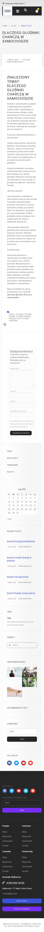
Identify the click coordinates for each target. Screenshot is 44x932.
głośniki (26, 622)
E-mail (12, 401)
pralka (9, 625)
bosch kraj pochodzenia (21, 541)
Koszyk (10, 472)
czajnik (18, 622)
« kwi (9, 519)
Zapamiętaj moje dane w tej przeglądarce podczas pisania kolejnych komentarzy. (22, 424)
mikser (31, 622)
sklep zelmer (15, 625)
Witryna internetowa (18, 411)
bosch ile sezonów (18, 576)
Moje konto (12, 458)
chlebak (13, 622)
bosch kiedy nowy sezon (21, 593)
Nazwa (13, 391)
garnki (22, 622)
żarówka (21, 625)
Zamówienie (12, 465)
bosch (8, 622)
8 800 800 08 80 (15, 883)
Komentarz (14, 369)
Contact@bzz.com (9, 894)
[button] (25, 10)
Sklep (9, 451)
